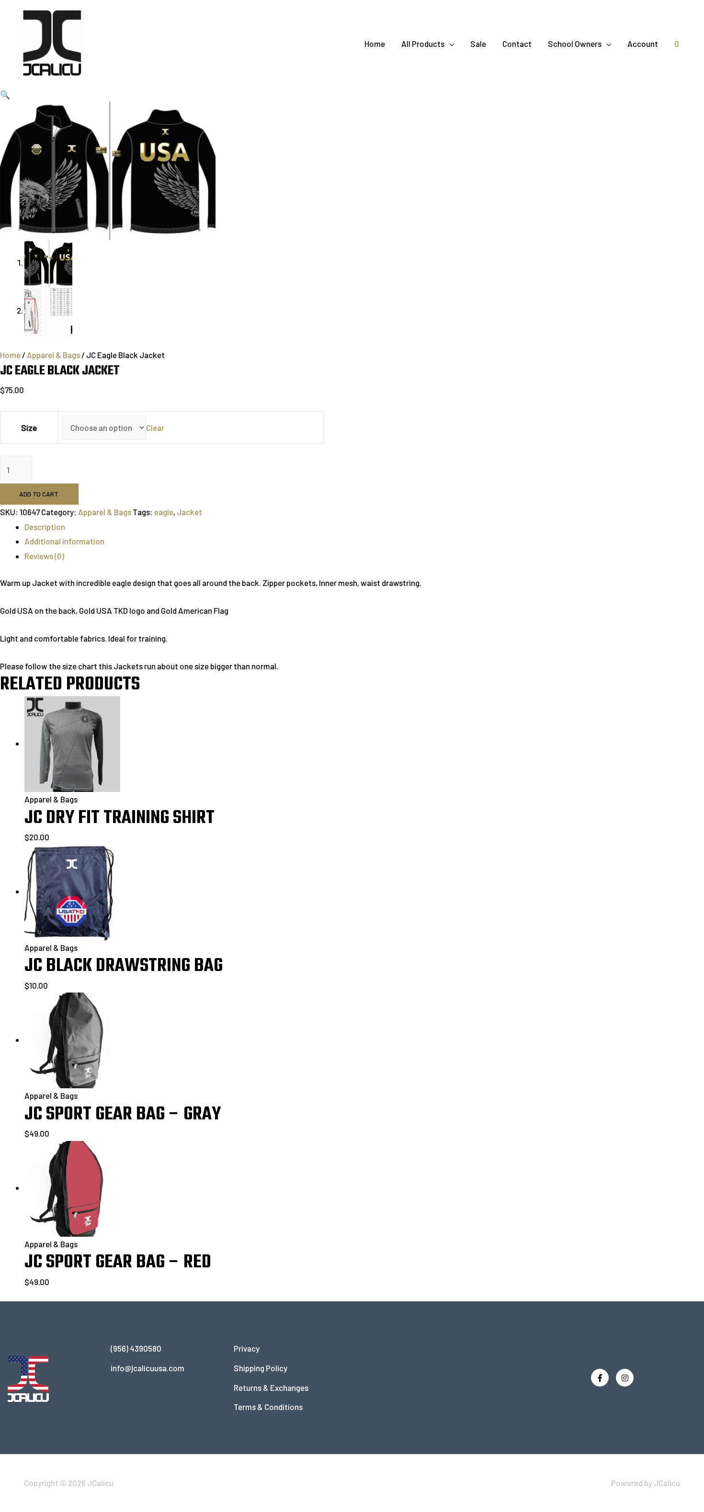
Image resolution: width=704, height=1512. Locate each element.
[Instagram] (625, 1378)
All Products (422, 43)
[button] (5, 94)
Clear (155, 427)
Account (642, 43)
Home (374, 43)
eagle (163, 512)
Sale (478, 43)
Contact (517, 43)
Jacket (189, 512)
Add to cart (38, 494)
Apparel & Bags (53, 355)
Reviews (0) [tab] (44, 556)
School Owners (575, 43)
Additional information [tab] (64, 541)
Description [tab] (44, 526)
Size (29, 427)
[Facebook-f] (600, 1378)
